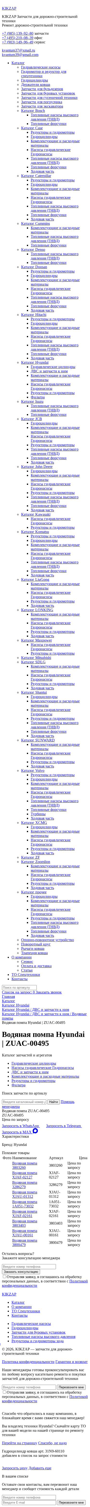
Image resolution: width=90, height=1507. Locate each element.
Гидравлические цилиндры (53, 367)
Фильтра (38, 397)
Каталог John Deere (37, 467)
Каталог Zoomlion (35, 862)
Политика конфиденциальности (28, 1362)
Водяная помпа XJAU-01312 (24, 1194)
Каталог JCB (31, 419)
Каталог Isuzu (32, 401)
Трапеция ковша (34, 953)
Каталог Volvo (32, 770)
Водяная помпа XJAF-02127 (24, 1175)
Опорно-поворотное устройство (47, 940)
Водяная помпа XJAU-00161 (24, 1233)
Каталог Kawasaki (35, 514)
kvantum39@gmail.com (20, 55)
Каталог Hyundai (34, 362)
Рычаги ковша (32, 948)
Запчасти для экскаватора (42, 106)
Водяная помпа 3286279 (24, 1184)
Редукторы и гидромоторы (53, 132)
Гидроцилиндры (34, 80)
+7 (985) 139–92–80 (17, 33)
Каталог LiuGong (35, 579)
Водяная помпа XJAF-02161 (24, 1213)
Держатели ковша (35, 84)
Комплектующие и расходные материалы (45, 1076)
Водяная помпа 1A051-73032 (24, 1204)
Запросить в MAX (17, 1132)
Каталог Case (32, 128)
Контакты (20, 979)
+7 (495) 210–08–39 (17, 38)
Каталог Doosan (34, 267)
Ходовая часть (42, 171)
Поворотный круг (36, 944)
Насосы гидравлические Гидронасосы (51, 152)
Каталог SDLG (33, 662)
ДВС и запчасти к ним (49, 371)
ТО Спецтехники (26, 975)
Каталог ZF (30, 857)
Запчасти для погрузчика (41, 102)
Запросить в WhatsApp (21, 1126)
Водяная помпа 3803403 (24, 1223)
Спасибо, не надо (52, 1443)
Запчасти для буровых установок (48, 93)
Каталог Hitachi (33, 315)
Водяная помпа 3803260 (24, 1165)
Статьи (27, 970)
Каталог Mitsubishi (36, 658)
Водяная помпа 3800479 (24, 1242)
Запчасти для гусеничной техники (49, 98)
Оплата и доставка (36, 966)
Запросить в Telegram (64, 1126)
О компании (22, 957)
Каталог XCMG (34, 823)
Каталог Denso (33, 249)
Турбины (38, 814)
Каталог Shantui (34, 692)
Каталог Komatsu (35, 532)
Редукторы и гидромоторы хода (38, 1341)
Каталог (18, 63)
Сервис (27, 961)
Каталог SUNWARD (38, 740)
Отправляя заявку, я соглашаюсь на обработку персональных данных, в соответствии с (45, 1281)
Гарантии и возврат (71, 1362)
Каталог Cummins (35, 223)
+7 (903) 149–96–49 (17, 42)
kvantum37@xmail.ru (18, 50)
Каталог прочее (34, 892)
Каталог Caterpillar (36, 176)
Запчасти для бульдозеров (42, 89)
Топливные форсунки (48, 124)
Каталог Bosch (33, 111)
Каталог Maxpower (36, 640)
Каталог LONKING (37, 610)
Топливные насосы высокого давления (43, 1337)
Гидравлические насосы (40, 67)
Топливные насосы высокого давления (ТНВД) (54, 117)
